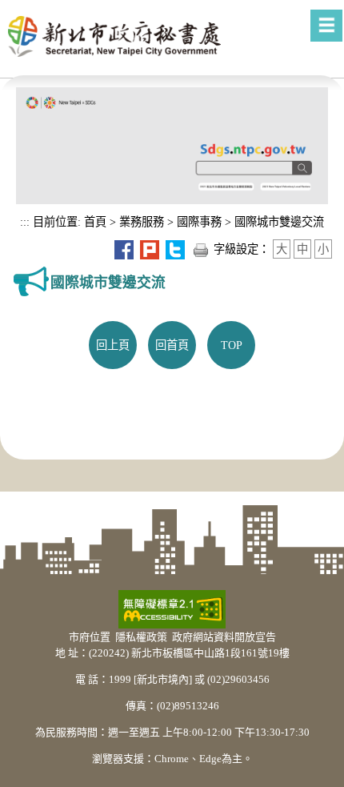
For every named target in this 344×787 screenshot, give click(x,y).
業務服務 (141, 221)
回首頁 (172, 345)
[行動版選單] (326, 26)
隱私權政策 (141, 637)
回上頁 (113, 345)
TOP (231, 345)
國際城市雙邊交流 (279, 221)
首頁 (93, 221)
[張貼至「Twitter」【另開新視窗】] (175, 249)
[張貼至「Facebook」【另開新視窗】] (124, 249)
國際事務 (199, 221)
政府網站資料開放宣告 (224, 637)
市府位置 (89, 637)
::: (25, 221)
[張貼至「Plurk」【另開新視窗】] (149, 249)
